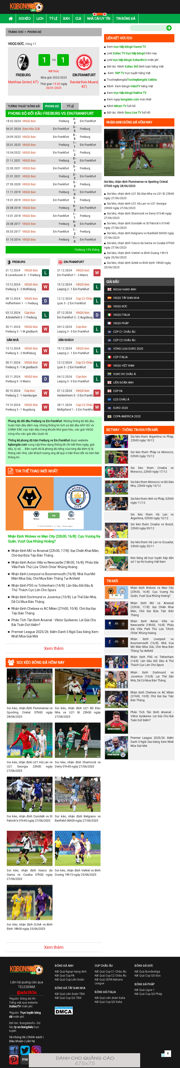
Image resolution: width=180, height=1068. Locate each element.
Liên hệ (30, 1041)
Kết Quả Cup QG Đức (148, 975)
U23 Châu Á (121, 399)
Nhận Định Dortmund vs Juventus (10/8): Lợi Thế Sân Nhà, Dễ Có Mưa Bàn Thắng (54, 599)
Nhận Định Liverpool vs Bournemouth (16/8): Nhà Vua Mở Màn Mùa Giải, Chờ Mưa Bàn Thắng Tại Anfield (53, 576)
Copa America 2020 (127, 416)
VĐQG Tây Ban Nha (126, 298)
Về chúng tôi (17, 1037)
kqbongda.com (17, 444)
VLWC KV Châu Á (124, 374)
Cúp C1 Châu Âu (124, 331)
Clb (78, 18)
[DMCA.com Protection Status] (60, 1011)
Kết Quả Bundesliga (147, 971)
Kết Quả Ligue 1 (145, 990)
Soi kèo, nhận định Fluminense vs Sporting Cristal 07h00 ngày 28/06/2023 (29, 712)
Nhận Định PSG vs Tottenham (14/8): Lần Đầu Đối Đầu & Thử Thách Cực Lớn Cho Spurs (52, 588)
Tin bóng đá (125, 18)
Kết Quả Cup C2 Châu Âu (110, 975)
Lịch (40, 18)
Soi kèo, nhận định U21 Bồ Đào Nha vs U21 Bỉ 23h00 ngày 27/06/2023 (78, 712)
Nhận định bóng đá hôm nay (129, 122)
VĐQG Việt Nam (123, 365)
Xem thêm (54, 648)
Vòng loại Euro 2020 (128, 348)
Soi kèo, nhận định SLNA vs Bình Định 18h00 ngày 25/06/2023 (29, 926)
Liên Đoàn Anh (123, 382)
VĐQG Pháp (121, 323)
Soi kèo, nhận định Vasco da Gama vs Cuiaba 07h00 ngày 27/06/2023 (29, 875)
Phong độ (34, 32)
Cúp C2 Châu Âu (86, 298)
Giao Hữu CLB (31, 129)
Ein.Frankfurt (88, 121)
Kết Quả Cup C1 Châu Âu (110, 971)
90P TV (119, 73)
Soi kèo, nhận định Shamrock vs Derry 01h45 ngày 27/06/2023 (78, 764)
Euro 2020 (120, 408)
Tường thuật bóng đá (24, 106)
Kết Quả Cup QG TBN (68, 998)
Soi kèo (25, 18)
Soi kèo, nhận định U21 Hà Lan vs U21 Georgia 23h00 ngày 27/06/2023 (29, 766)
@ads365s (27, 992)
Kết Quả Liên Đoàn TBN (70, 994)
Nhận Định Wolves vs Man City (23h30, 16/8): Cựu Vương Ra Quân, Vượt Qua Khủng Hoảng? (152, 591)
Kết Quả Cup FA (64, 975)
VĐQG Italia (121, 314)
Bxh (66, 18)
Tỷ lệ (53, 18)
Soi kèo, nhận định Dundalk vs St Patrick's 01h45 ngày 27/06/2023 (29, 818)
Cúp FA (117, 391)
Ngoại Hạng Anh (124, 289)
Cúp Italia (120, 357)
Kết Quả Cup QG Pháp (148, 994)
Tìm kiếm (120, 28)
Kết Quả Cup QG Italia (108, 1002)
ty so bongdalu (23, 1027)
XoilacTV (15, 1006)
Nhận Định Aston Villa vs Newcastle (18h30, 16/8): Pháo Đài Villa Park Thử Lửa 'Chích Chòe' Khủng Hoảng (54, 565)
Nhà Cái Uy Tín (98, 18)
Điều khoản (16, 1041)
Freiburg (64, 121)
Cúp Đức (29, 312)
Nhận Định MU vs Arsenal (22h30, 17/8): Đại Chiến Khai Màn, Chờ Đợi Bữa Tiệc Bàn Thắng (55, 553)
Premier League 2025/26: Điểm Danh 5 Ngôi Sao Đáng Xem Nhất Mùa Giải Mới (54, 634)
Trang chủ (15, 32)
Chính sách (34, 1037)
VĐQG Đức (29, 121)
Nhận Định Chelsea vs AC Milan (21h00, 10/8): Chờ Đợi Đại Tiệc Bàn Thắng (53, 611)
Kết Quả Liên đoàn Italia (110, 998)
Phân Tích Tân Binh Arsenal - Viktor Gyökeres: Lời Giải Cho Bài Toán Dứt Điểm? (53, 622)
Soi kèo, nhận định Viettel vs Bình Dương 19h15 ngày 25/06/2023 (78, 872)
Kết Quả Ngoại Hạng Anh (70, 971)
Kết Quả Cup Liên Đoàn (69, 979)
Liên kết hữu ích (119, 38)
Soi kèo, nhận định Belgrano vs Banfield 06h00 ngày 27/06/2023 (78, 818)
